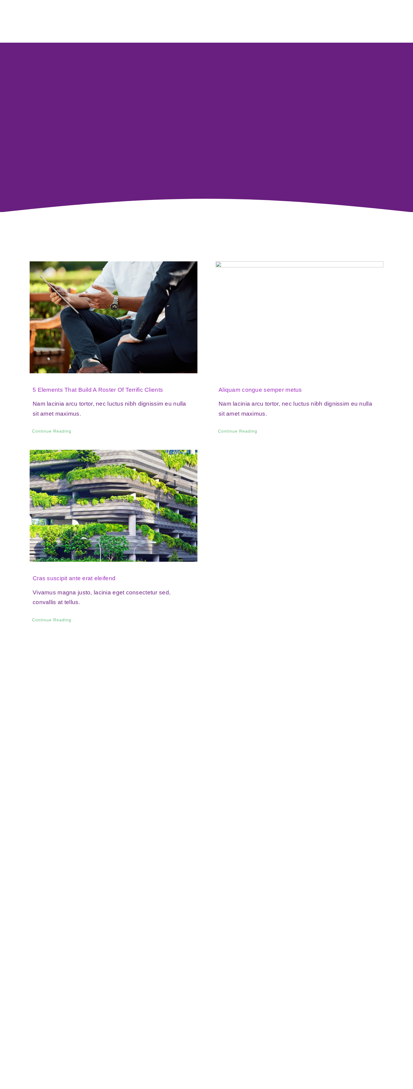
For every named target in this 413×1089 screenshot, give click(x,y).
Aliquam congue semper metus (260, 390)
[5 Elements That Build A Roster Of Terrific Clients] (113, 317)
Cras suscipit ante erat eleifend (74, 578)
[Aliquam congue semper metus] (299, 317)
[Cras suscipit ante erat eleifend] (113, 506)
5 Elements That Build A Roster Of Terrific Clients (98, 390)
